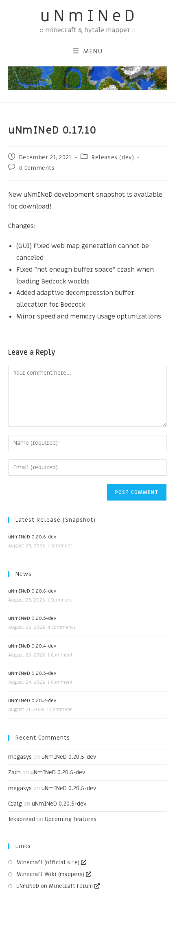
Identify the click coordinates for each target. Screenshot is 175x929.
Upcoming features (70, 819)
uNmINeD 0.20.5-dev (32, 618)
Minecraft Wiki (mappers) (50, 874)
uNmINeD (89, 16)
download (34, 206)
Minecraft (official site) (47, 862)
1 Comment (59, 546)
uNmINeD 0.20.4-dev (32, 646)
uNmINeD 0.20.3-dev (32, 673)
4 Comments (61, 627)
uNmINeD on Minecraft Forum (54, 886)
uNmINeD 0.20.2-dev (32, 700)
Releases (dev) (113, 157)
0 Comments (37, 168)
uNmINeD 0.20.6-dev (32, 537)
